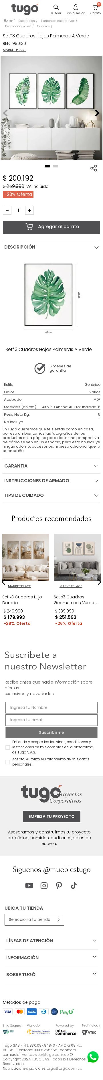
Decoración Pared (18, 26)
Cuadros (43, 26)
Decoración (26, 21)
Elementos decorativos (58, 21)
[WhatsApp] (93, 1057)
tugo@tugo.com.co (64, 1068)
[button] (75, 9)
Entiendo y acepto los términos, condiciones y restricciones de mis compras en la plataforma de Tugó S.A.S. (52, 747)
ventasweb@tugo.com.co (45, 1054)
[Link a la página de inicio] (9, 20)
